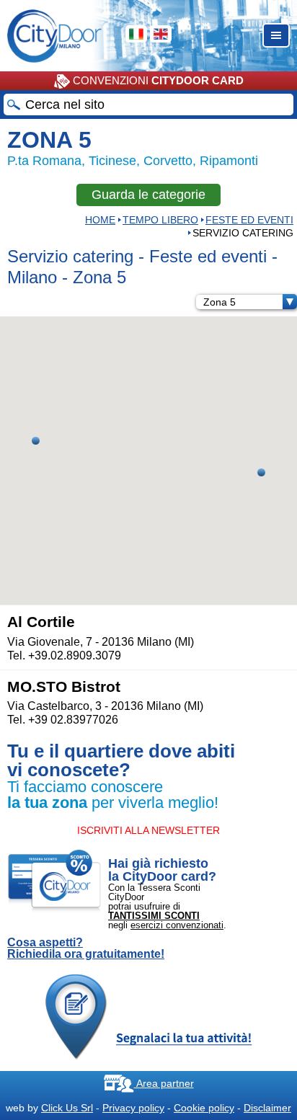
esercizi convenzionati (176, 925)
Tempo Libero (160, 220)
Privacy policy (133, 1108)
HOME (100, 220)
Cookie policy (204, 1108)
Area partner (164, 1083)
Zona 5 (219, 302)
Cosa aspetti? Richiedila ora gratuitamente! (85, 948)
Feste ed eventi (249, 220)
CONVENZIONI (157, 80)
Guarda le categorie (148, 194)
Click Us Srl (67, 1108)
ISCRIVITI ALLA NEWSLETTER (148, 830)
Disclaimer (267, 1108)
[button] (35, 440)
